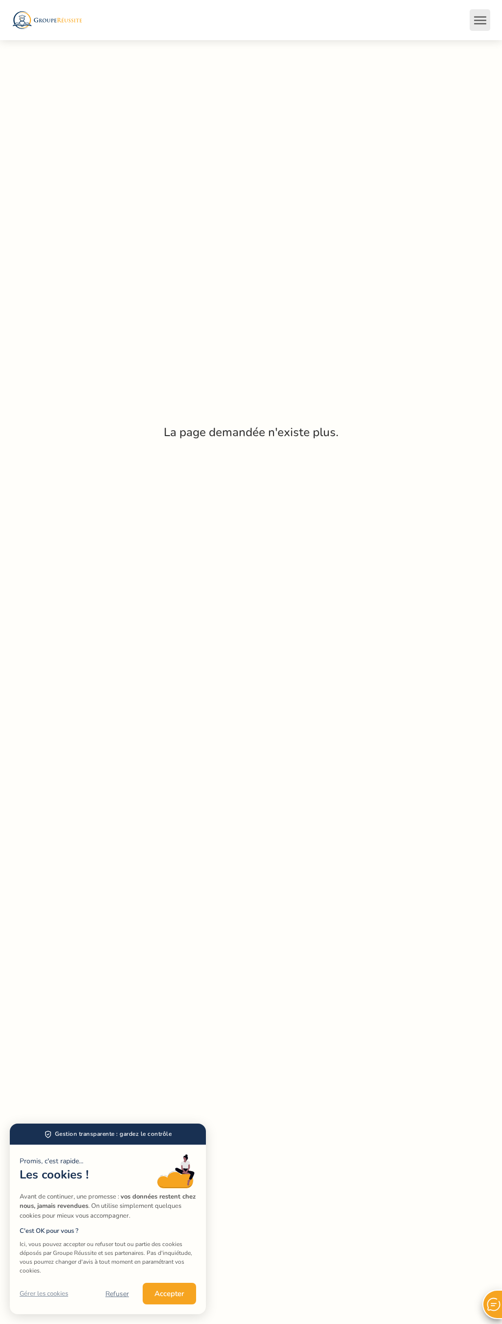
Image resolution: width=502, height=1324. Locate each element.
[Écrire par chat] (492, 1304)
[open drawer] (480, 20)
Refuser (117, 1294)
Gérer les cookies (44, 1293)
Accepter (169, 1294)
